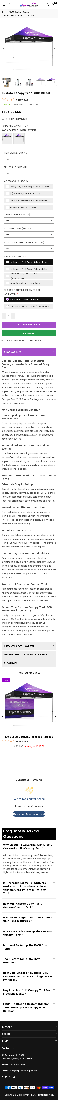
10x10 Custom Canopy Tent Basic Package (29, 736)
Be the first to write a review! (29, 813)
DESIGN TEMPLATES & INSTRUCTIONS (25, 654)
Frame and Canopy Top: (19, 127)
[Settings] (47, 4)
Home (4, 12)
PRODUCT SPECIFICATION (19, 645)
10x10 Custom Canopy (19, 12)
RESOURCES (11, 663)
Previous (4, 49)
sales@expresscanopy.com (23, 1070)
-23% (6, 680)
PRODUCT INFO (12, 352)
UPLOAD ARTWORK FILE (29, 324)
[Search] (9, 4)
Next (54, 49)
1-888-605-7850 (17, 1064)
